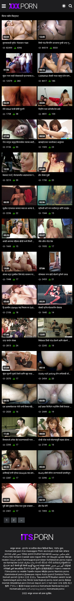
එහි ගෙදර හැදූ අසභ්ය (37, 589)
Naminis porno (62, 571)
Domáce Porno (62, 574)
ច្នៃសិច (38, 568)
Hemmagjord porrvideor (35, 560)
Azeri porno (59, 580)
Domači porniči (10, 577)
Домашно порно (33, 574)
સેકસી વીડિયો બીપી (43, 562)
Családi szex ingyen (31, 557)
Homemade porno (55, 589)
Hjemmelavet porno (14, 574)
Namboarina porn (60, 586)
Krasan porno (31, 586)
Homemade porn (13, 551)
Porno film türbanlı (12, 557)
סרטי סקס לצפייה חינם (52, 583)
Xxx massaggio (29, 551)
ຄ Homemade (44, 586)
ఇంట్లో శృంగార (34, 565)
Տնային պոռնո (57, 557)
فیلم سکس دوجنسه (60, 554)
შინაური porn (16, 560)
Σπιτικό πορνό (34, 583)
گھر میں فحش (57, 565)
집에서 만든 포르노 (27, 577)
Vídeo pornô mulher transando (37, 554)
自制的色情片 (48, 568)
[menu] (4, 6)
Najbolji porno (45, 580)
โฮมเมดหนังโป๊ (44, 577)
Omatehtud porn (18, 583)
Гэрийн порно (34, 571)
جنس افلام (16, 554)
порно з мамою (63, 568)
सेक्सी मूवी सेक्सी (21, 565)
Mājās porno (48, 571)
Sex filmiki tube (30, 580)
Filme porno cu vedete (15, 571)
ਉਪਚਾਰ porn (30, 568)
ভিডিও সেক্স (46, 557)
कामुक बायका (45, 565)
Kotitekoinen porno (56, 560)
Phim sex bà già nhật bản (50, 551)
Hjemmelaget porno (13, 580)
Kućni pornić (48, 574)
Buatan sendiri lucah (61, 577)
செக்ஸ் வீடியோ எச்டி (26, 562)
